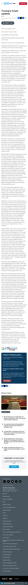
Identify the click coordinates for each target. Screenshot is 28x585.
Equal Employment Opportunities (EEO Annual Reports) (13, 541)
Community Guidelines (8, 534)
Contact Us (5, 515)
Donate (24, 3)
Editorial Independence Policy (9, 562)
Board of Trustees (7, 504)
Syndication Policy (7, 560)
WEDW (10, 488)
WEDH (4, 488)
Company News (6, 496)
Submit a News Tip (7, 521)
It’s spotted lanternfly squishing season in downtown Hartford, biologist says (14, 426)
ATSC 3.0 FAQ (13, 491)
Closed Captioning (7, 554)
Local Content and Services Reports (11, 568)
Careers (4, 512)
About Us (5, 493)
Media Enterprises (7, 510)
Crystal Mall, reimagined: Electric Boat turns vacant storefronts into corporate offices (14, 433)
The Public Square (7, 571)
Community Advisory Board (9, 507)
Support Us (5, 518)
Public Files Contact (6, 491)
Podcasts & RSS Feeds (8, 526)
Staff (4, 502)
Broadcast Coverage (7, 551)
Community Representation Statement (12, 532)
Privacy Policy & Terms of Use (9, 546)
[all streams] (26, 583)
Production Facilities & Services (10, 565)
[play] (2, 583)
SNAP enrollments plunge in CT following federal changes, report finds (14, 449)
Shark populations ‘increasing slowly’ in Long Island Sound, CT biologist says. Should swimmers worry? (14, 441)
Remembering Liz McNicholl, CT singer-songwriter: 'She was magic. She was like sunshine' (15, 418)
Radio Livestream (7, 529)
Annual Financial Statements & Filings (11, 549)
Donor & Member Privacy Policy (10, 543)
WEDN (7, 488)
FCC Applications (6, 557)
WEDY (13, 488)
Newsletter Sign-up (7, 523)
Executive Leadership (7, 499)
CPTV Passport (6, 537)
